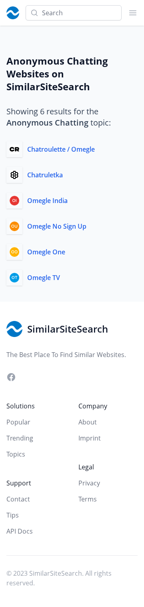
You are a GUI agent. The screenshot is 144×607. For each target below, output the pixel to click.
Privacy (89, 483)
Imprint (89, 438)
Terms (87, 499)
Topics (15, 454)
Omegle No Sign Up (56, 226)
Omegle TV (43, 277)
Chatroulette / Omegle (61, 149)
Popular (18, 422)
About (87, 422)
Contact (18, 499)
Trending (19, 438)
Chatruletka (45, 175)
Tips (12, 515)
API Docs (19, 531)
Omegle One (46, 252)
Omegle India (47, 200)
